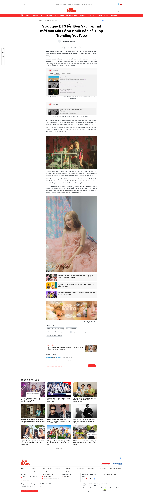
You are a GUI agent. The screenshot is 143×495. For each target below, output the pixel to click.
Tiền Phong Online (61, 4)
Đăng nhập (49, 357)
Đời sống (28, 15)
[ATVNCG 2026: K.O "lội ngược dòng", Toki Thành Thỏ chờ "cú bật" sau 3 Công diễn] (59, 411)
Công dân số (35, 471)
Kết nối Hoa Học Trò (59, 471)
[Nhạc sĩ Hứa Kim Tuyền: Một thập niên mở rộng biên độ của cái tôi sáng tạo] (85, 411)
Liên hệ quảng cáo (47, 474)
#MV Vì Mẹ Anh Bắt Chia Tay (55, 328)
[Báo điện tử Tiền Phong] (105, 464)
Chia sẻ (3, 52)
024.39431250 (26, 480)
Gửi (92, 366)
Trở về (3, 64)
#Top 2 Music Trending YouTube (81, 332)
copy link (71, 47)
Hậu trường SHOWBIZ (71, 15)
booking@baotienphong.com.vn (51, 478)
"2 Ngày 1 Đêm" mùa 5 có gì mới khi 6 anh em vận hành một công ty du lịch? (58, 442)
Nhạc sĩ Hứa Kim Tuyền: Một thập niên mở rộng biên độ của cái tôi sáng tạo (84, 421)
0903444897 (66, 476)
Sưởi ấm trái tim (80, 468)
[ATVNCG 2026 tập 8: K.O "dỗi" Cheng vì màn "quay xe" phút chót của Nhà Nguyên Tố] (33, 389)
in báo (74, 47)
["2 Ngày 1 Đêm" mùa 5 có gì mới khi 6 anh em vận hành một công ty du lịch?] (59, 432)
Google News (103, 20)
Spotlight (106, 15)
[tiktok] (90, 479)
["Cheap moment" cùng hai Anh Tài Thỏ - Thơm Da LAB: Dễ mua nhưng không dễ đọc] (85, 389)
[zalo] (95, 478)
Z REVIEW (99, 15)
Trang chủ (22, 15)
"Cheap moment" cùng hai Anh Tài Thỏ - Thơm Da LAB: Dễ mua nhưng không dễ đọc (84, 399)
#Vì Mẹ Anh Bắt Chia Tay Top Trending (58, 332)
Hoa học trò (25, 462)
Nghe (3, 48)
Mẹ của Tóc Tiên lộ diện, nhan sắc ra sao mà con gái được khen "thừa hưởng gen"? (32, 442)
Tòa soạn (23, 474)
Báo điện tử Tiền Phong (71, 10)
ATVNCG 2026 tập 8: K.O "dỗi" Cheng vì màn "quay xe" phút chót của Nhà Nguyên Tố (32, 399)
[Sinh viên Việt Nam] (117, 464)
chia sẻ (64, 47)
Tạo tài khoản (58, 357)
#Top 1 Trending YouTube (54, 335)
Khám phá (35, 15)
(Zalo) (52, 476)
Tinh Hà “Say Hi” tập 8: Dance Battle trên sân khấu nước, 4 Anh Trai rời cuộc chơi (58, 399)
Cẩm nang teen (103, 468)
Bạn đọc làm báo (30, 491)
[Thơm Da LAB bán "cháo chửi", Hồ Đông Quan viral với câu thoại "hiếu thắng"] (85, 432)
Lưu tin (3, 56)
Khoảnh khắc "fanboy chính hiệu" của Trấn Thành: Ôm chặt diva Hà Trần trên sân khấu (76, 293)
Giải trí (42, 15)
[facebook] (118, 4)
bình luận (78, 47)
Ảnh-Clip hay (91, 15)
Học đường (49, 15)
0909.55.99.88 (47, 476)
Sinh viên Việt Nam (87, 4)
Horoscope (114, 15)
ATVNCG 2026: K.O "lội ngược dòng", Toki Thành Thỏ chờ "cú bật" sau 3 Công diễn (58, 421)
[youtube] (121, 4)
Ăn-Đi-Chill (82, 15)
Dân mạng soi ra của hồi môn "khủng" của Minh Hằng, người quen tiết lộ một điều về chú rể (75, 276)
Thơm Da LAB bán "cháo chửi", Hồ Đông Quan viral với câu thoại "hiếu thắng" (84, 442)
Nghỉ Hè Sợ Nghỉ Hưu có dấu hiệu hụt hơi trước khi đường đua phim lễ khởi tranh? (33, 421)
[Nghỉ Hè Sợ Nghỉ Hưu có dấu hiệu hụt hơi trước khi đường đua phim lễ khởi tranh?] (33, 411)
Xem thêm (121, 15)
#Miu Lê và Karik (71, 328)
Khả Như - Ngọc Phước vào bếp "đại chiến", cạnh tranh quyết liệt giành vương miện (77, 285)
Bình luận (3, 60)
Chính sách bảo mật (110, 474)
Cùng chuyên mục (30, 380)
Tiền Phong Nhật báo (74, 4)
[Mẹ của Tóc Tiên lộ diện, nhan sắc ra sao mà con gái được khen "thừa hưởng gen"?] (33, 432)
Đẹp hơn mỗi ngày (59, 15)
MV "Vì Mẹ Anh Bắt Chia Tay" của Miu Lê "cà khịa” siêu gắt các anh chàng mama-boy (65, 348)
